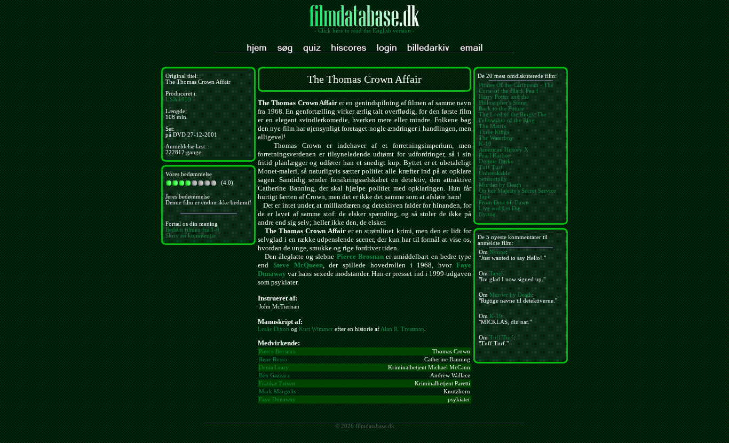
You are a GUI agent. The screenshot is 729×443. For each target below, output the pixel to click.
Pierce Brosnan (360, 256)
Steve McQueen (298, 265)
